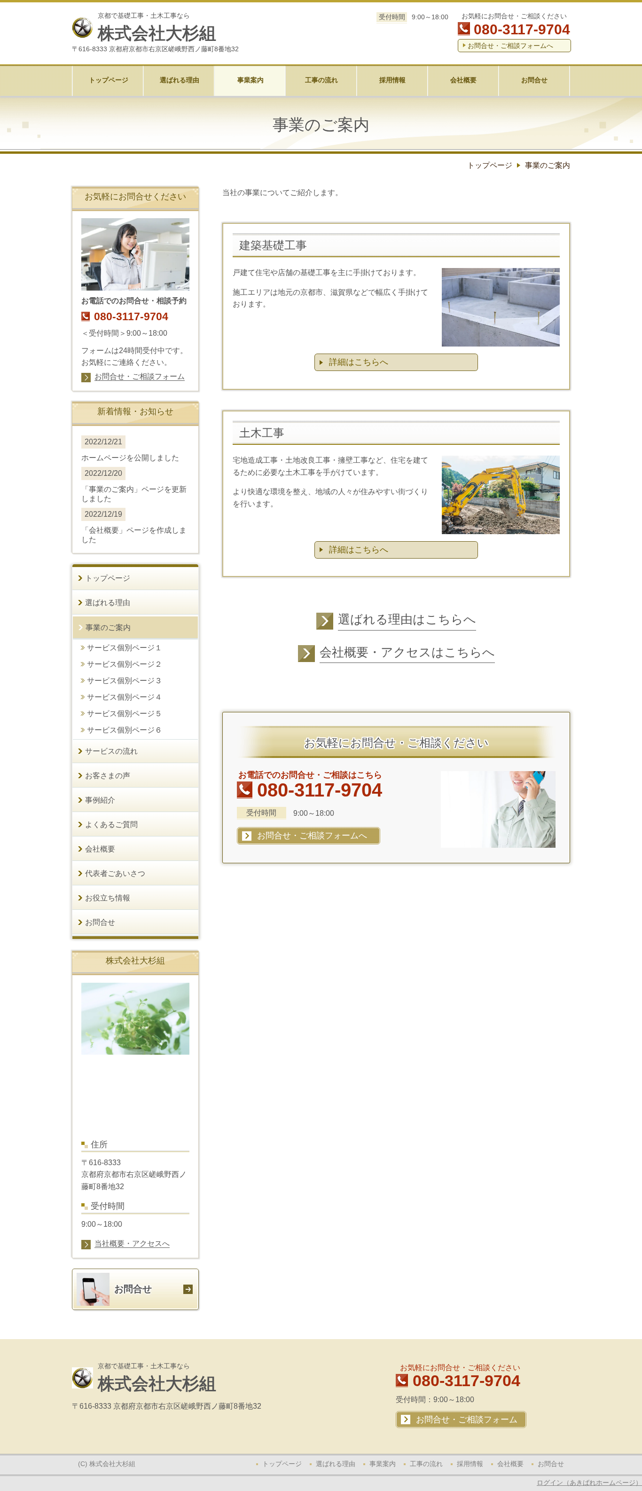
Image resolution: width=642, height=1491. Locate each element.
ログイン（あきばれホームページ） (589, 1482)
